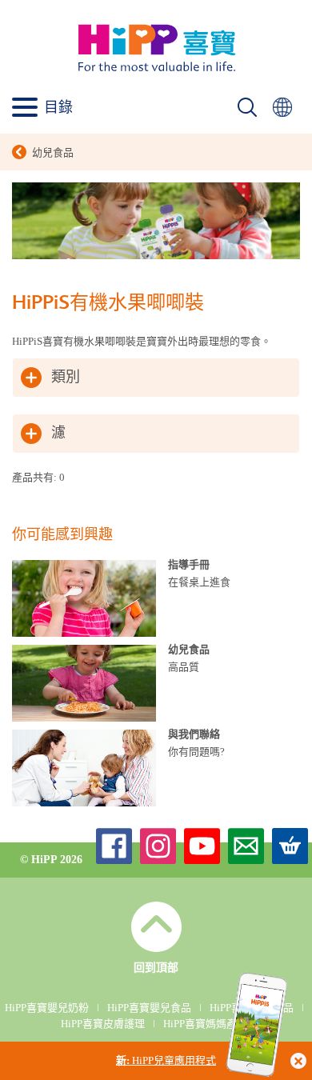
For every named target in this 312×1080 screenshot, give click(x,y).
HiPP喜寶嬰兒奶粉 (47, 1008)
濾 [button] (58, 433)
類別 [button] (65, 377)
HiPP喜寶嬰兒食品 (149, 1008)
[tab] (156, 377)
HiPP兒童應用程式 (166, 1060)
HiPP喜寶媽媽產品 (205, 1024)
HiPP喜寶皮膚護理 (103, 1024)
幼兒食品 (53, 152)
